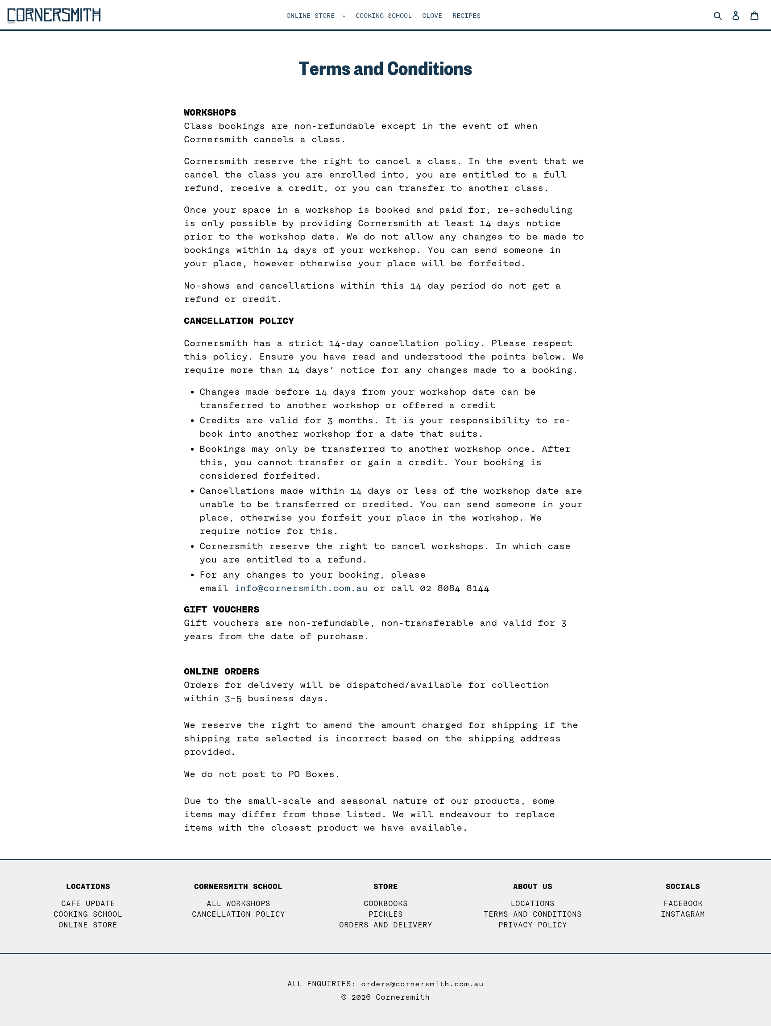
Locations (532, 903)
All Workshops (238, 903)
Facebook (683, 903)
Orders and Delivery (385, 925)
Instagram (683, 914)
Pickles (386, 914)
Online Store (87, 925)
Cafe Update (88, 903)
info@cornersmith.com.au (301, 588)
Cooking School (88, 914)
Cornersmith (403, 997)
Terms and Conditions (533, 914)
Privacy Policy (532, 925)
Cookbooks (386, 903)
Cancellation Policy (238, 914)
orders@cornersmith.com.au (422, 984)
